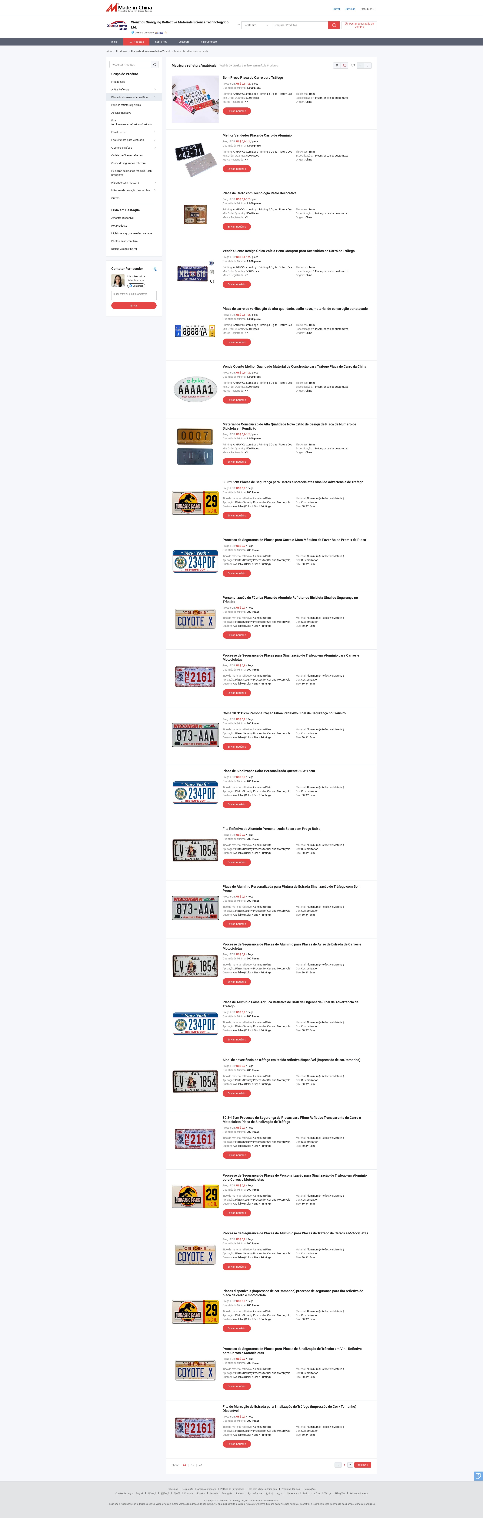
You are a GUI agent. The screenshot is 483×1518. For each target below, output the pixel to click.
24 (184, 1465)
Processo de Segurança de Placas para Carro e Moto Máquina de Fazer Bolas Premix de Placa (294, 540)
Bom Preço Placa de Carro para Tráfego (253, 77)
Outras (115, 198)
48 (200, 1465)
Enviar (134, 305)
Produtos (138, 41)
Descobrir (184, 41)
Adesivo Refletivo (121, 112)
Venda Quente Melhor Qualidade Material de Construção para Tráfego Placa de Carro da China (294, 366)
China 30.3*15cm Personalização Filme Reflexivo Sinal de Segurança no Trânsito (284, 713)
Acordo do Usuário (206, 1488)
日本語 (177, 1493)
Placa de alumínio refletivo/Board (130, 97)
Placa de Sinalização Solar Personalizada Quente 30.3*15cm (269, 771)
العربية (280, 1493)
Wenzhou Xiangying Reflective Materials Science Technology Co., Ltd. (180, 24)
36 (192, 1465)
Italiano (240, 1493)
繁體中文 (165, 1493)
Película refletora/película (126, 105)
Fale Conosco (209, 41)
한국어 (269, 1493)
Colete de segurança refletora (128, 163)
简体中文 (152, 1493)
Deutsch (213, 1493)
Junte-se (350, 9)
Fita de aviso (118, 132)
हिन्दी (305, 1493)
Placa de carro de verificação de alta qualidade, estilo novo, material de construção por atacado (295, 309)
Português (227, 1493)
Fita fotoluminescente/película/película (131, 122)
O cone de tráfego (121, 147)
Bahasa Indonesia (358, 1493)
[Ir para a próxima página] (367, 65)
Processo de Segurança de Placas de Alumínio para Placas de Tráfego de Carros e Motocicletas (295, 1233)
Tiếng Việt (340, 1493)
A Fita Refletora (120, 89)
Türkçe (327, 1493)
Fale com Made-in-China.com (263, 1488)
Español (201, 1493)
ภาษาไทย (315, 1493)
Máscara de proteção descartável (130, 190)
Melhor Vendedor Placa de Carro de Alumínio (257, 135)
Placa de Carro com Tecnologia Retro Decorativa (259, 193)
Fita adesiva (118, 81)
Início (114, 41)
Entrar (336, 9)
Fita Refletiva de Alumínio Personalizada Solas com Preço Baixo (271, 829)
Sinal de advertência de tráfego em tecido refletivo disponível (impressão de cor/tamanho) (291, 1060)
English (140, 1493)
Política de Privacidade (232, 1488)
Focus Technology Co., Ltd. (235, 1500)
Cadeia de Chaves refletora (127, 155)
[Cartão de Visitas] (155, 268)
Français (188, 1493)
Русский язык (255, 1493)
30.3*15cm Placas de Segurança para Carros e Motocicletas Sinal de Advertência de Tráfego (293, 482)
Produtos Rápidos (290, 1488)
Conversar (138, 285)
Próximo (361, 1465)
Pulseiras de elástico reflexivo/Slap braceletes (131, 173)
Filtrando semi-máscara (125, 182)
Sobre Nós (161, 41)
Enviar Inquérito (237, 111)
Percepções (309, 1488)
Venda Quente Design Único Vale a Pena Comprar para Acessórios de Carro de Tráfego (289, 251)
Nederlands (293, 1493)
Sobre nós (173, 1488)
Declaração (187, 1488)
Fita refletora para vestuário (127, 140)
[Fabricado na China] (130, 7)
